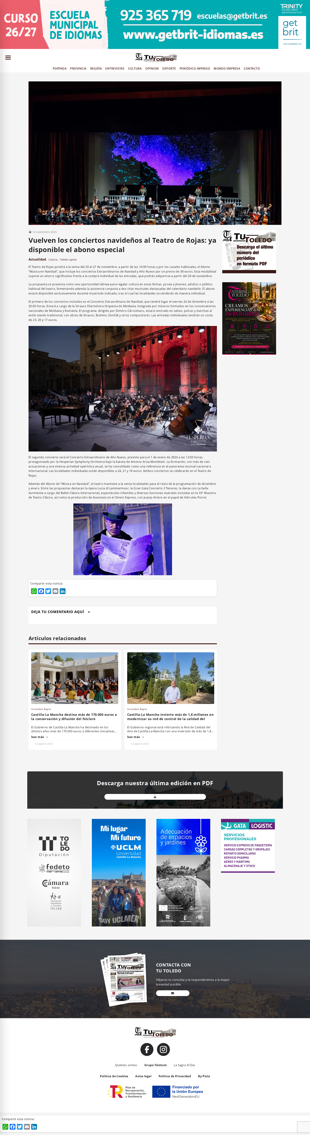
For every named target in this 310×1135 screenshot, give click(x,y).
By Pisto (204, 1076)
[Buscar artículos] (305, 58)
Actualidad (37, 259)
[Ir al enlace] (146, 1049)
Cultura (52, 259)
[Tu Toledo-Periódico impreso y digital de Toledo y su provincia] (156, 57)
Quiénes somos (126, 1065)
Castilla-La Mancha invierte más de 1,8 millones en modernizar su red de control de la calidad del (170, 716)
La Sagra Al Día (184, 1065)
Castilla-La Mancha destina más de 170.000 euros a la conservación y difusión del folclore (74, 716)
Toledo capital (68, 259)
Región (47, 709)
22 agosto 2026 (44, 743)
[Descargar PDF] (155, 797)
